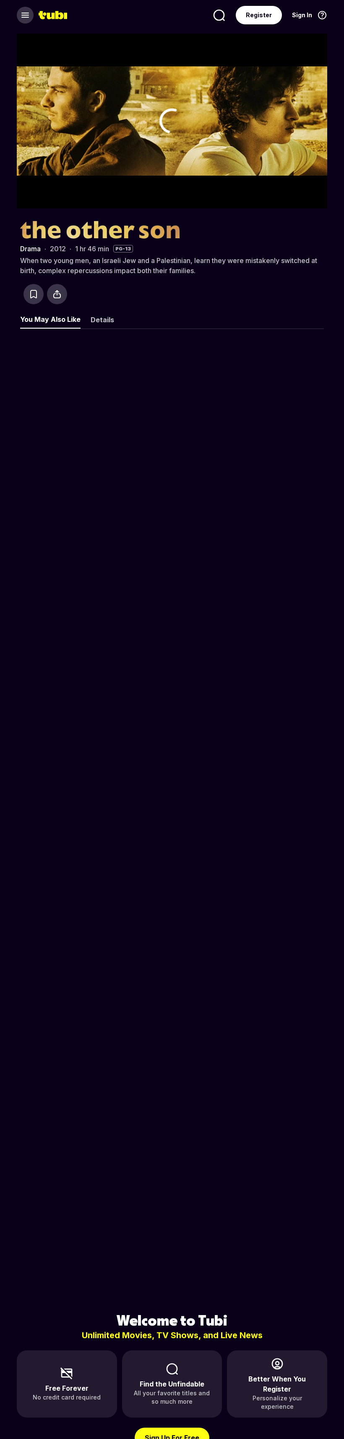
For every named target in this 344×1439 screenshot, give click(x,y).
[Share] (57, 294)
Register (259, 14)
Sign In (302, 14)
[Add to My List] (33, 294)
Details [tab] (102, 320)
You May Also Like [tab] (50, 319)
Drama (30, 249)
